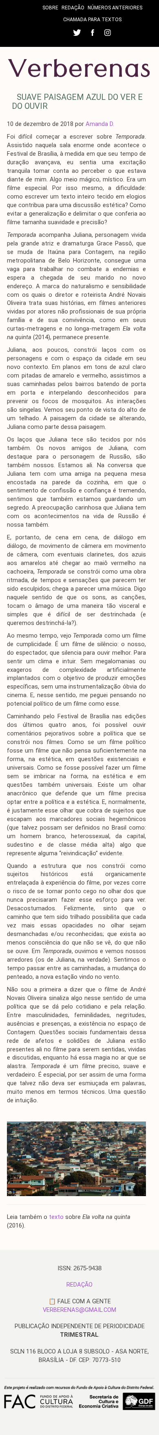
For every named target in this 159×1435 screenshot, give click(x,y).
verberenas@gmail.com (79, 1310)
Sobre (50, 8)
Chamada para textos (92, 19)
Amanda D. (100, 124)
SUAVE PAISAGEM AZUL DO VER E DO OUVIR (77, 101)
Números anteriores (115, 8)
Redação (73, 8)
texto (56, 1217)
